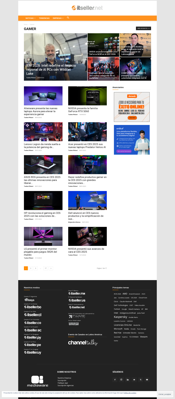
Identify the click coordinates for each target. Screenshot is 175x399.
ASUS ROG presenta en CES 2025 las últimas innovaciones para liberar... (42, 180)
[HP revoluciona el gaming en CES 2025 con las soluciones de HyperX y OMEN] (43, 200)
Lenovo (130, 321)
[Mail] (134, 379)
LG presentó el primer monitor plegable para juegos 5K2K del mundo (40, 251)
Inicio (26, 24)
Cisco (116, 301)
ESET (131, 305)
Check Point (143, 298)
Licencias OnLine (123, 325)
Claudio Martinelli (126, 301)
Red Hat (117, 332)
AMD (125, 293)
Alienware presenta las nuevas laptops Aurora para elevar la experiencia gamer (40, 111)
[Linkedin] (127, 379)
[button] (68, 18)
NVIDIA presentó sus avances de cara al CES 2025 (86, 250)
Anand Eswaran (134, 294)
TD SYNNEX (133, 337)
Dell (135, 301)
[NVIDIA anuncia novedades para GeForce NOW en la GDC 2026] (103, 45)
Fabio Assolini (140, 305)
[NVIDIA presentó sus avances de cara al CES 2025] (87, 236)
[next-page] (51, 268)
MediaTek (136, 325)
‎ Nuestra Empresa (64, 378)
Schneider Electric (129, 333)
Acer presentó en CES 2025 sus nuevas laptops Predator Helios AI (87, 146)
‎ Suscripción (61, 380)
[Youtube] (147, 379)
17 (46, 268)
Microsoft (118, 329)
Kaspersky (120, 316)
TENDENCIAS (44, 18)
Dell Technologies (121, 305)
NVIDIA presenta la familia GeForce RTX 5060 (83, 110)
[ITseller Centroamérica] (87, 8)
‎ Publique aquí (62, 383)
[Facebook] (114, 379)
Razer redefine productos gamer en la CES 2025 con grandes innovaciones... (87, 180)
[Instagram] (121, 379)
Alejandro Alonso (74, 222)
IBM (146, 309)
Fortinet (117, 309)
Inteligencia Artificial (128, 313)
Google (124, 309)
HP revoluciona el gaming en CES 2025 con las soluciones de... (42, 214)
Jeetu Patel (141, 313)
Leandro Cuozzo (119, 321)
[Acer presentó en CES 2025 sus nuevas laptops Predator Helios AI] (87, 131)
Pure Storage (141, 329)
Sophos (125, 337)
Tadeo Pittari (31, 78)
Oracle (133, 329)
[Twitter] (140, 379)
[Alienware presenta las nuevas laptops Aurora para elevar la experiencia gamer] (43, 95)
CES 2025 (134, 298)
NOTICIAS (30, 18)
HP (142, 309)
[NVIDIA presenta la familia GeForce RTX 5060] (87, 95)
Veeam (144, 336)
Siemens (141, 333)
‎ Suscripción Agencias (65, 385)
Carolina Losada (123, 298)
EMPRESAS (57, 18)
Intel (116, 313)
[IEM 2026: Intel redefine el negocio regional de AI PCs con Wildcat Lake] (55, 60)
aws (115, 298)
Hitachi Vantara (134, 309)
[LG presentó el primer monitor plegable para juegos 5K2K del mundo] (43, 236)
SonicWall (117, 337)
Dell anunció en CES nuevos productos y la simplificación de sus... (85, 216)
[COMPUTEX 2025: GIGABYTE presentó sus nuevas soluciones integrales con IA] (135, 69)
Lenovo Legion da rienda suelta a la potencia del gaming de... (42, 146)
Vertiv (116, 341)
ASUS (143, 294)
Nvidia (126, 329)
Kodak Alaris (133, 317)
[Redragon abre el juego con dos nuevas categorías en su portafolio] (103, 69)
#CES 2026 (117, 294)
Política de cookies (130, 393)
